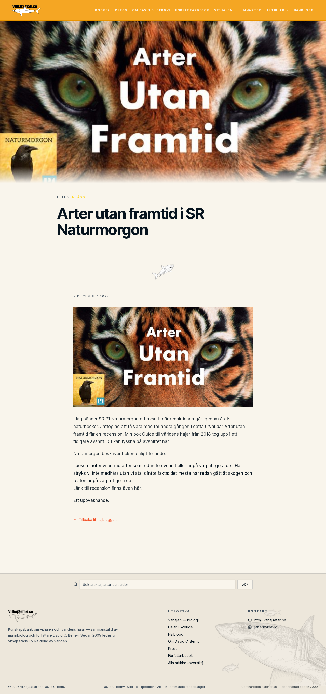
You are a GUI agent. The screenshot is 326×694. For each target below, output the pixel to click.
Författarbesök (192, 10)
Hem (61, 197)
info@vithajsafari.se (270, 620)
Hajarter (251, 10)
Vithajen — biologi (183, 620)
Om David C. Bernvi (151, 10)
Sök (245, 584)
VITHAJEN (223, 10)
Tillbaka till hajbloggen (98, 519)
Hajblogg (304, 10)
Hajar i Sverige (180, 627)
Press (121, 10)
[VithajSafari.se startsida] (26, 10)
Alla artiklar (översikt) (185, 662)
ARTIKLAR (275, 10)
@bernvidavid (265, 627)
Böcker (102, 10)
